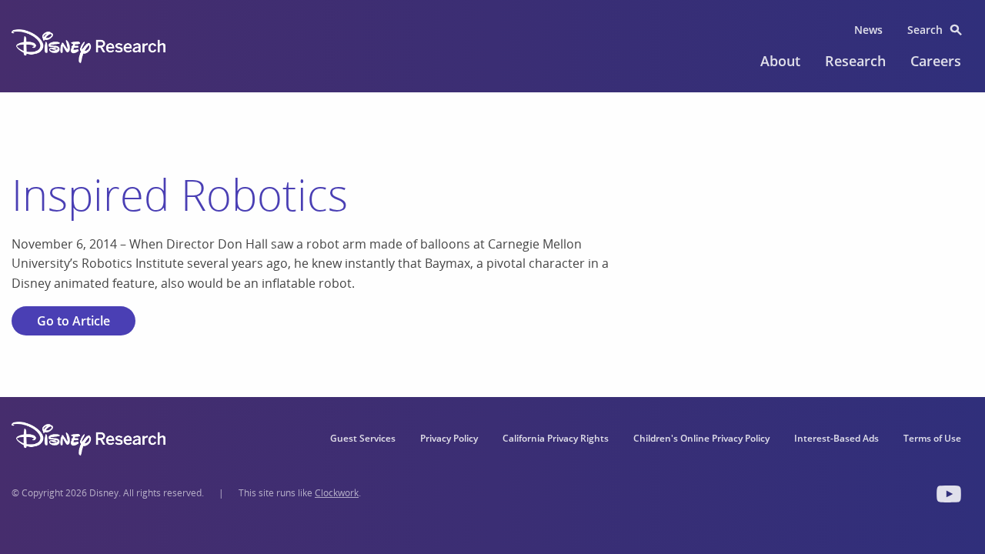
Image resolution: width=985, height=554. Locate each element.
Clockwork (337, 492)
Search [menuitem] (925, 29)
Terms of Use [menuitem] (932, 438)
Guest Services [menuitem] (363, 438)
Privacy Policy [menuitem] (449, 438)
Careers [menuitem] (935, 61)
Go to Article (73, 320)
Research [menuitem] (855, 61)
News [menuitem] (868, 29)
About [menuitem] (780, 61)
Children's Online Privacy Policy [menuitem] (701, 438)
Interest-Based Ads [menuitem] (836, 438)
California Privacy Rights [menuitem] (556, 438)
